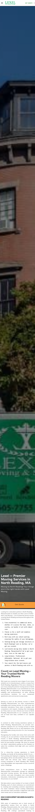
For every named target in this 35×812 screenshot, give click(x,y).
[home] (10, 3)
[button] (2, 3)
